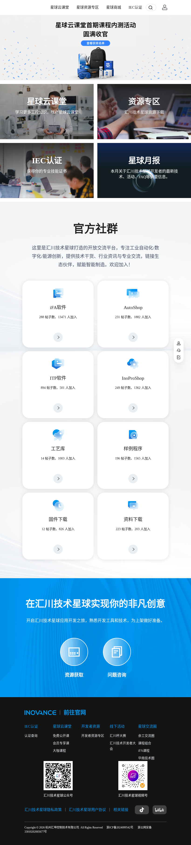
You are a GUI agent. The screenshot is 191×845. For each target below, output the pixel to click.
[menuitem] (59, 7)
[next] (187, 47)
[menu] (96, 7)
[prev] (4, 47)
